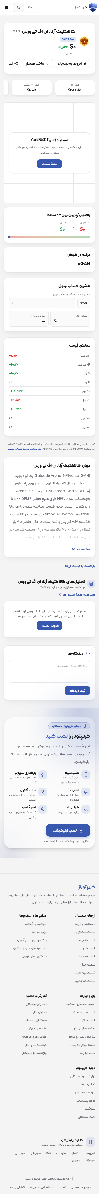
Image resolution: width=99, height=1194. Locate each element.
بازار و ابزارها (87, 995)
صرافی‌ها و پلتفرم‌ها (33, 915)
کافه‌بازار (76, 1153)
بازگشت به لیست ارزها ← (78, 565)
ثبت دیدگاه (77, 690)
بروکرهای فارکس (35, 923)
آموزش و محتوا (36, 995)
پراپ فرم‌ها (39, 932)
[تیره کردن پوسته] (30, 7)
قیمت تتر (89, 948)
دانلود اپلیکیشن (72, 1140)
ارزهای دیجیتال (85, 915)
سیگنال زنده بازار (36, 1020)
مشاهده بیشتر (80, 549)
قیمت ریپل (87, 964)
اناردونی (76, 1159)
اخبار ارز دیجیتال (36, 1004)
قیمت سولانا (87, 956)
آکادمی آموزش (37, 1028)
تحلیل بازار (40, 1012)
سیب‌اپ (35, 1153)
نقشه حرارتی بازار (84, 1028)
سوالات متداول (85, 1092)
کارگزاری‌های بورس (34, 956)
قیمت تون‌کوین (84, 972)
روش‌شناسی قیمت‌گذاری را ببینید (25, 449)
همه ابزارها (87, 1053)
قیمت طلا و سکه (83, 1012)
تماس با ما (88, 1084)
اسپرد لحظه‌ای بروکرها (80, 1004)
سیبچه (90, 1159)
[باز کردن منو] (6, 7)
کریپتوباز (86, 886)
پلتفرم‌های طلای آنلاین (32, 940)
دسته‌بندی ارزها (85, 923)
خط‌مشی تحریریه (41, 1186)
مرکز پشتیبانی (86, 1100)
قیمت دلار (88, 1020)
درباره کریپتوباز (85, 1068)
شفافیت (89, 1108)
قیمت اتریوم (86, 940)
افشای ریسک (16, 1186)
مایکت (61, 1153)
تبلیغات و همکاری (82, 1076)
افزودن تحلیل (50, 625)
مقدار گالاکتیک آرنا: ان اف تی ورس (71, 294)
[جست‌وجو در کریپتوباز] (18, 7)
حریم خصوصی (81, 1186)
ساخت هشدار (35, 63)
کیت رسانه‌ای (86, 1117)
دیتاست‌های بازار (36, 1044)
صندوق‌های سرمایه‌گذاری (29, 948)
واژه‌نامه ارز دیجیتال (34, 1053)
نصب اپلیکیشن (65, 830)
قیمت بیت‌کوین (84, 932)
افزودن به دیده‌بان (70, 63)
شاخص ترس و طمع (82, 1036)
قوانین (62, 1186)
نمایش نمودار (49, 163)
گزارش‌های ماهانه (34, 1036)
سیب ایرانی (18, 1153)
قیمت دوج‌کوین (84, 981)
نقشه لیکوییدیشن (82, 1044)
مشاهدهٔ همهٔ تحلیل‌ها (79, 594)
